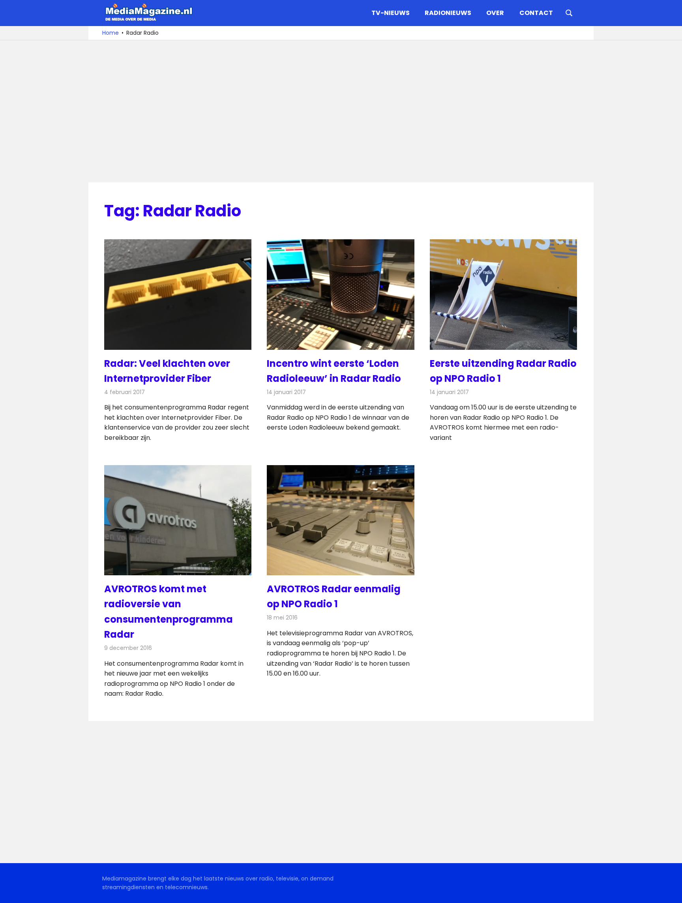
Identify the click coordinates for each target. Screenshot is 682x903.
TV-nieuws (390, 12)
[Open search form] (569, 12)
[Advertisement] (341, 111)
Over (495, 12)
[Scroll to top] (670, 891)
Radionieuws (448, 12)
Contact (536, 12)
